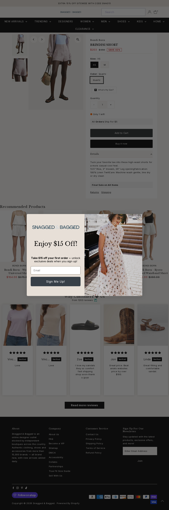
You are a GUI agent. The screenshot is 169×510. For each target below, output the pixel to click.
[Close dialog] (138, 218)
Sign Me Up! (55, 281)
